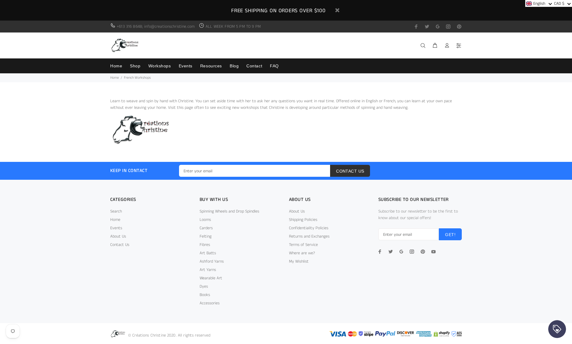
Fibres (205, 245)
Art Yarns (208, 270)
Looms (205, 220)
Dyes (204, 286)
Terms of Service (303, 245)
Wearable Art (211, 278)
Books (205, 295)
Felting (206, 236)
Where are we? (302, 253)
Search (116, 211)
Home (114, 77)
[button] (539, 3)
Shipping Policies (303, 220)
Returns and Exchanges (309, 236)
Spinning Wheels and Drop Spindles (229, 211)
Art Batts (208, 253)
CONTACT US (350, 171)
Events (116, 228)
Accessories (210, 303)
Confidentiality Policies (308, 228)
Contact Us (119, 245)
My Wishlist (299, 261)
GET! (450, 234)
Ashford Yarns (212, 261)
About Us (118, 236)
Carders (206, 228)
